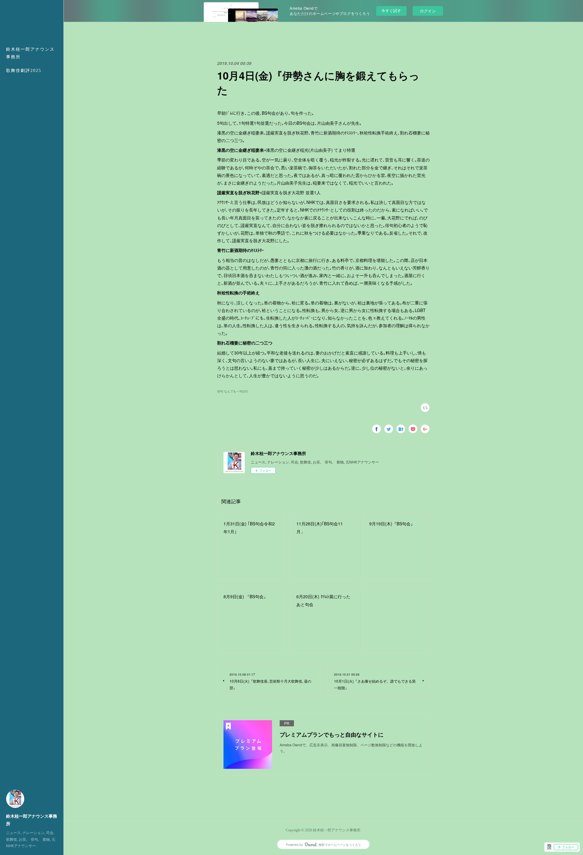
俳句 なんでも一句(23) (232, 391)
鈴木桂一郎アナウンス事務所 (30, 53)
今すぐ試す (391, 10)
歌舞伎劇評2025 (23, 70)
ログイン (428, 11)
